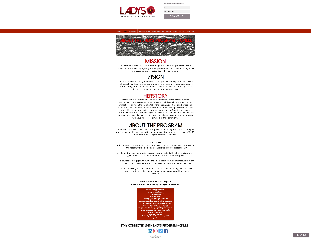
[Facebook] (166, 231)
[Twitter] (160, 231)
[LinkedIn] (150, 231)
